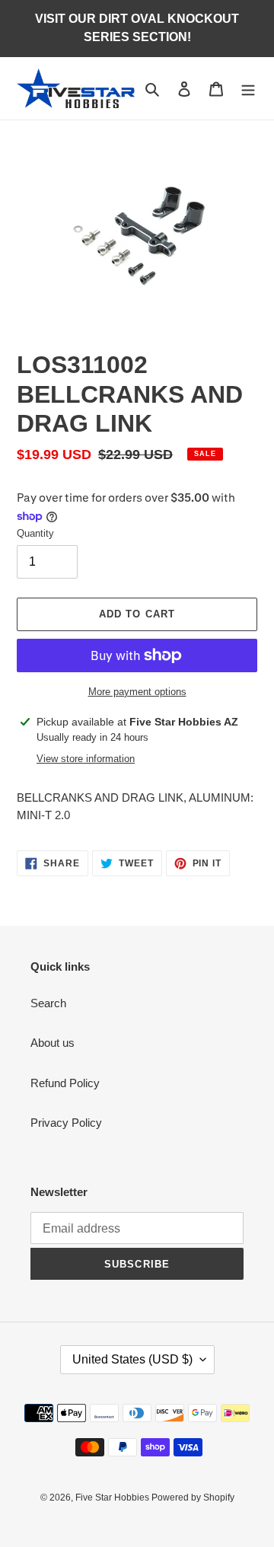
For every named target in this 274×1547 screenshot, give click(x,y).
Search (48, 1003)
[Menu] (248, 88)
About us (52, 1042)
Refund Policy (65, 1083)
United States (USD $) (132, 1359)
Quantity (35, 533)
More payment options (137, 691)
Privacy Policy (66, 1122)
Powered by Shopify (192, 1497)
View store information (86, 758)
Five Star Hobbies (113, 1497)
